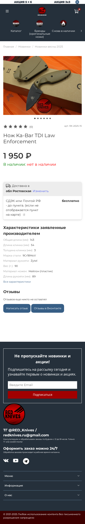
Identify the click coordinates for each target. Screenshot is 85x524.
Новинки (24, 46)
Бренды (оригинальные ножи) (39, 33)
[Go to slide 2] (38, 118)
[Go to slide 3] (41, 118)
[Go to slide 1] (35, 118)
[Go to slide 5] (47, 118)
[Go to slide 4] (44, 118)
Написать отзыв (17, 308)
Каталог (16, 30)
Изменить (41, 191)
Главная (8, 46)
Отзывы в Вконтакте (47, 308)
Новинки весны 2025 (49, 46)
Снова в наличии (63, 30)
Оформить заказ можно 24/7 (30, 448)
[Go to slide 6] (50, 118)
